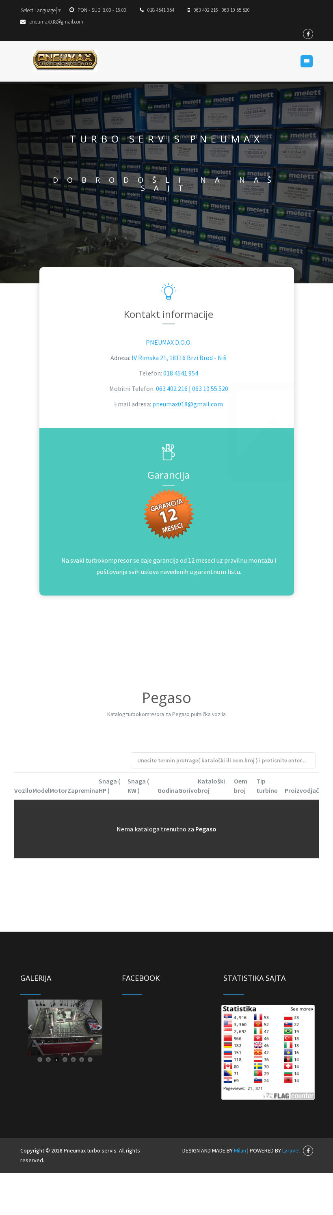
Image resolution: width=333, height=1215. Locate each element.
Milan (240, 1150)
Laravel (291, 1150)
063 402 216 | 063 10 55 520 (192, 388)
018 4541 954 (180, 373)
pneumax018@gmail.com (187, 404)
